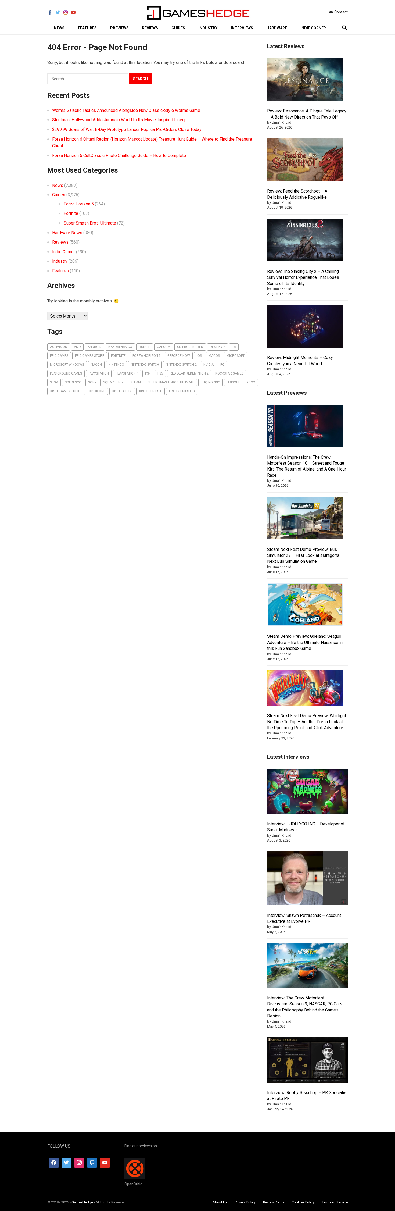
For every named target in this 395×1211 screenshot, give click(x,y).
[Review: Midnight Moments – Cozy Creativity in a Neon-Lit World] (305, 327)
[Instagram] (79, 1162)
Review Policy (273, 1202)
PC (222, 364)
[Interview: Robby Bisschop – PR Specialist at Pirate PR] (307, 1060)
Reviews (150, 28)
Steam (135, 382)
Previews (119, 28)
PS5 (160, 373)
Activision (58, 347)
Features (87, 28)
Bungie (144, 347)
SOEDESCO (73, 382)
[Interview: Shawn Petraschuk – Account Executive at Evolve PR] (307, 879)
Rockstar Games (229, 373)
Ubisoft (233, 382)
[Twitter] (66, 1162)
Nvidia (208, 364)
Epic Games (59, 356)
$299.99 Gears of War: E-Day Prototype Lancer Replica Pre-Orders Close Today (127, 129)
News (59, 28)
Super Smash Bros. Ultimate (90, 223)
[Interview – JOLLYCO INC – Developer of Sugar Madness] (307, 792)
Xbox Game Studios (66, 391)
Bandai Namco (120, 347)
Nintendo (116, 364)
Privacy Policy (245, 1202)
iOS (199, 356)
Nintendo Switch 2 (181, 364)
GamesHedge (82, 1202)
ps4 (148, 373)
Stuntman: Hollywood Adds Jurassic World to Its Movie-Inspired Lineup (119, 119)
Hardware (277, 28)
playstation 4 (127, 373)
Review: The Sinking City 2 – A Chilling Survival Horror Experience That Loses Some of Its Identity (303, 277)
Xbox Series (122, 391)
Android (95, 347)
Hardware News (67, 232)
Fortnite (71, 213)
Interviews (242, 28)
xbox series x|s (182, 391)
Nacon (96, 364)
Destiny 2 (217, 347)
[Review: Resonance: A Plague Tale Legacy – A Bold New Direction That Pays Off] (305, 80)
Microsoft (236, 356)
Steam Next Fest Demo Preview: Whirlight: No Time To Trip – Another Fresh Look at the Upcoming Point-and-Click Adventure (307, 721)
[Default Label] (92, 1162)
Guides (178, 28)
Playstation (99, 373)
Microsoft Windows (67, 364)
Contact (340, 12)
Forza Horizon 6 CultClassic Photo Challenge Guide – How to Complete (119, 155)
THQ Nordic (210, 382)
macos (214, 356)
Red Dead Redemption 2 (189, 373)
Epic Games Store (89, 356)
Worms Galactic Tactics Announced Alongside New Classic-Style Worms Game (126, 110)
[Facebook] (53, 1162)
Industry (208, 28)
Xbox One (97, 391)
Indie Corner (313, 28)
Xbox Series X (150, 391)
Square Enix (113, 382)
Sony (92, 382)
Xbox (250, 382)
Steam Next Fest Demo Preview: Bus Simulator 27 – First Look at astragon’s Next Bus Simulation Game (303, 555)
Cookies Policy (303, 1202)
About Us (220, 1202)
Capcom (163, 347)
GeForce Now (178, 356)
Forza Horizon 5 (79, 203)
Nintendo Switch (145, 364)
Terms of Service (335, 1202)
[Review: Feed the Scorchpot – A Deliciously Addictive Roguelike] (305, 160)
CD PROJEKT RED (190, 347)
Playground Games (66, 373)
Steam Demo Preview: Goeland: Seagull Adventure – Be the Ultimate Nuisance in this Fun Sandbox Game (305, 642)
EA (234, 347)
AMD (77, 347)
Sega (54, 382)
